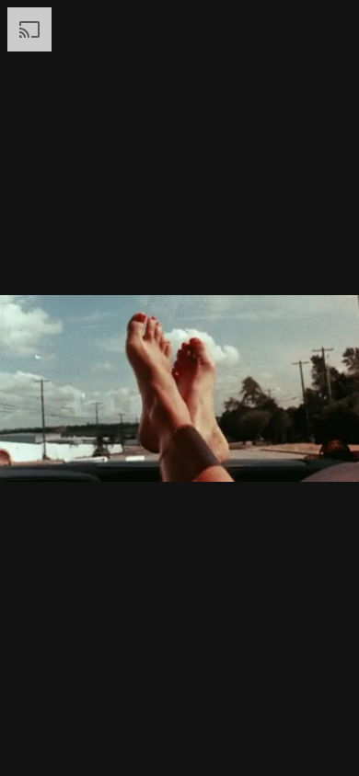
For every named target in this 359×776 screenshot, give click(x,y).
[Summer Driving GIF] (179, 388)
